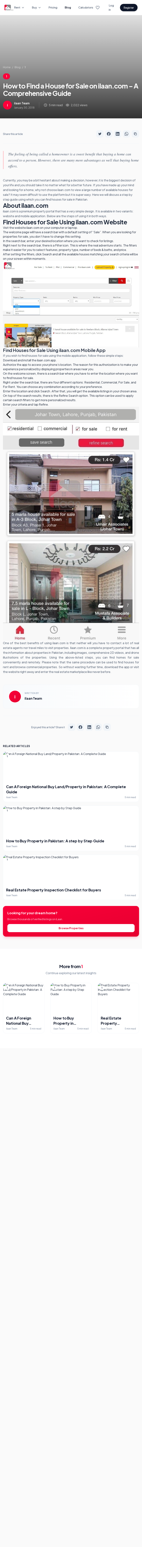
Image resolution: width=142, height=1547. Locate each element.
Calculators (85, 7)
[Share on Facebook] (108, 134)
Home (7, 67)
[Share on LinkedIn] (117, 134)
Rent (17, 7)
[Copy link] (135, 134)
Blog (68, 7)
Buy (34, 7)
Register (129, 7)
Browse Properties (71, 928)
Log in (111, 7)
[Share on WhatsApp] (126, 134)
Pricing (52, 7)
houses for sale (62, 199)
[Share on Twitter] (100, 134)
